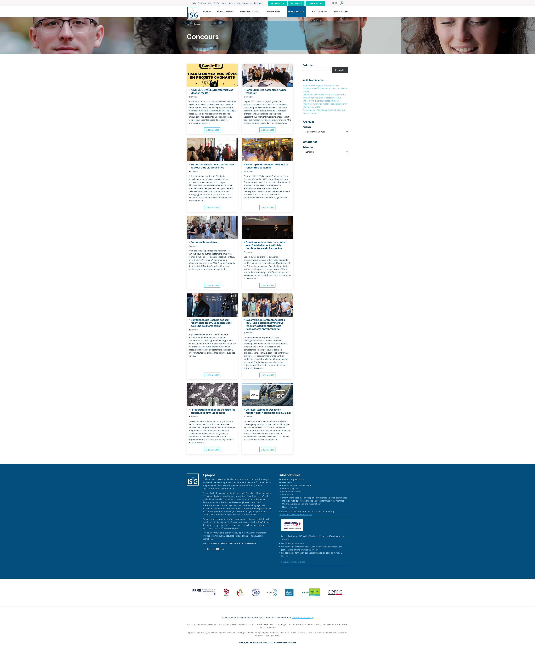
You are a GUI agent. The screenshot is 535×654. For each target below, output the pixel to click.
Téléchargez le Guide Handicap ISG (295, 514)
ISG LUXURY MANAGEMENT (204, 624)
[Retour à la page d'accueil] (193, 13)
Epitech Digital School (207, 632)
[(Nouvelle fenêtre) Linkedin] (212, 549)
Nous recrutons (289, 507)
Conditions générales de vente (296, 485)
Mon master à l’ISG (311, 107)
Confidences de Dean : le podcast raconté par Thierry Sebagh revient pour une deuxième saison (211, 323)
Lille (209, 3)
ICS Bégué (282, 624)
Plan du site (287, 494)
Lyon (224, 3)
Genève (217, 3)
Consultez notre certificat (293, 562)
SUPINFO (302, 632)
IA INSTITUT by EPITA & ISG (327, 624)
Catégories (308, 147)
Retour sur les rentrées (204, 242)
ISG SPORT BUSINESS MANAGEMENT (236, 624)
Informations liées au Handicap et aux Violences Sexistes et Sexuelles (314, 497)
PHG (310, 632)
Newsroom (287, 482)
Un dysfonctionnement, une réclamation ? (301, 504)
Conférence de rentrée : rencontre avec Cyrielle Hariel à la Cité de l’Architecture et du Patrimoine (265, 245)
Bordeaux (202, 3)
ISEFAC (273, 624)
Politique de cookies (291, 491)
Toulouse (258, 3)
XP (290, 624)
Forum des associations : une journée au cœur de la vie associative (212, 166)
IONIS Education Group (302, 617)
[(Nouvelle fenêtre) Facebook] (204, 549)
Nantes (231, 3)
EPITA (310, 624)
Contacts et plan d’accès (293, 479)
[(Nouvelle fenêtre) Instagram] (223, 549)
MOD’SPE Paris (299, 624)
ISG (188, 624)
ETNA (293, 632)
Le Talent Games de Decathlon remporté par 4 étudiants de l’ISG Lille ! (268, 411)
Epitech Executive (227, 632)
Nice (238, 3)
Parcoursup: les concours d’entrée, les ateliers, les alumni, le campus (213, 411)
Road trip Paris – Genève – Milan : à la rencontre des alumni (267, 166)
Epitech (191, 632)
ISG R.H (258, 624)
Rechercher (341, 3)
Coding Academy (245, 632)
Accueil (189, 24)
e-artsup (274, 632)
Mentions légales (290, 488)
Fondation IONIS (272, 635)
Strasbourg (247, 3)
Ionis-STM (284, 632)
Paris (194, 3)
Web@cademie (261, 632)
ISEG (266, 624)
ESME (344, 624)
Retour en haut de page (523, 645)
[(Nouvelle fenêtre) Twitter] (208, 549)
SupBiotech (270, 627)
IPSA (262, 627)
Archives (307, 127)
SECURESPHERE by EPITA (325, 632)
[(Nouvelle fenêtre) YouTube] (218, 549)
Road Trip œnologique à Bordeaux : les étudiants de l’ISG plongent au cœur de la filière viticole (325, 88)
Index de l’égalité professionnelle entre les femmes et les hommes (313, 500)
